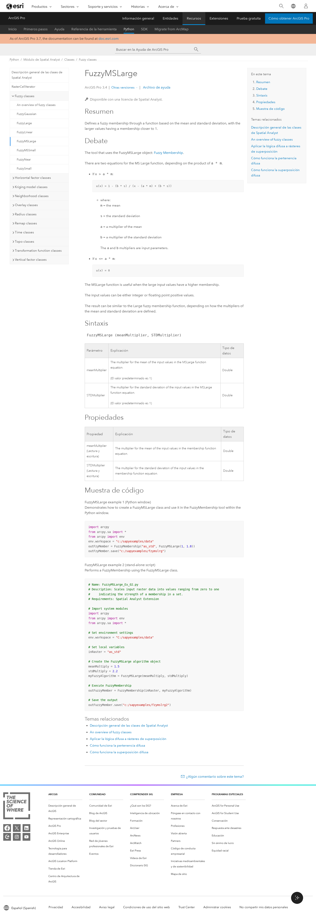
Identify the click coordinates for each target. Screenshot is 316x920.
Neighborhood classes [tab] (32, 196)
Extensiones (219, 18)
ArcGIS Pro (16, 18)
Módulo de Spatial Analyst (41, 59)
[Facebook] (7, 828)
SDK (144, 29)
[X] (17, 828)
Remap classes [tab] (26, 223)
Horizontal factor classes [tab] (33, 178)
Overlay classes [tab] (26, 205)
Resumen (263, 82)
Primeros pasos (36, 29)
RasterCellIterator (23, 87)
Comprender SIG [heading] (141, 794)
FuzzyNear (24, 159)
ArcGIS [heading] (53, 794)
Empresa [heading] (177, 794)
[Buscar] (281, 6)
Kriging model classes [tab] (31, 187)
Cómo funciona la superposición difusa (119, 752)
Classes (69, 59)
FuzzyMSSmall (26, 150)
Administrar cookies (217, 907)
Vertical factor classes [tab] (31, 260)
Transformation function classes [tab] (38, 251)
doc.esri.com (108, 39)
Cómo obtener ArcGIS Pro (288, 18)
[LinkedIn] (26, 828)
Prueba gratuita (249, 18)
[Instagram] (17, 837)
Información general (138, 18)
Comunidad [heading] (97, 794)
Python (129, 29)
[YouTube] (26, 837)
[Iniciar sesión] (306, 6)
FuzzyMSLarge (26, 141)
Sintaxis (261, 95)
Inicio (12, 29)
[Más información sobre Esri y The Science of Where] (16, 806)
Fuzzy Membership (168, 153)
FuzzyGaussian (26, 114)
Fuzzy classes (88, 59)
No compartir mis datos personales (263, 907)
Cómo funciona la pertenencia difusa (117, 745)
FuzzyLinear (24, 132)
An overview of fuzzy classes (36, 105)
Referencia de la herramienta (94, 29)
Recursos (194, 18)
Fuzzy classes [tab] (24, 96)
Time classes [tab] (24, 232)
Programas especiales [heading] (227, 794)
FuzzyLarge (24, 123)
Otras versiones (123, 87)
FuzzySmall (24, 168)
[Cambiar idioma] (293, 6)
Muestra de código (270, 109)
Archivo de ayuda (156, 87)
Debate (261, 89)
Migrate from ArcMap (172, 29)
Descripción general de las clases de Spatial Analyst (37, 75)
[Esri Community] (7, 837)
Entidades (170, 18)
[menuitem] (65, 808)
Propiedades (265, 102)
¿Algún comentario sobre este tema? (215, 777)
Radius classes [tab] (26, 214)
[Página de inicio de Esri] (15, 6)
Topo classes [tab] (24, 241)
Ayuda (59, 29)
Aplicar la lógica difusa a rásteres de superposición (128, 739)
